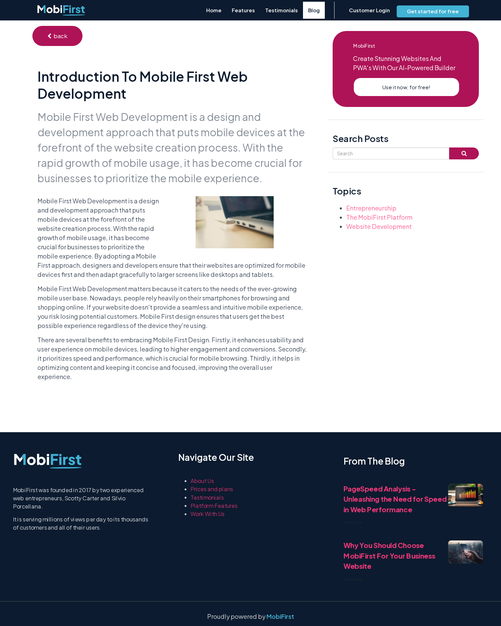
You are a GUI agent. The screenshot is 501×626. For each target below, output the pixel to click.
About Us (202, 480)
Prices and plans (212, 488)
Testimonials (281, 10)
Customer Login (369, 10)
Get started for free (433, 11)
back (59, 36)
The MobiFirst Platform (379, 217)
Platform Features (214, 505)
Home (214, 10)
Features (243, 10)
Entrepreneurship (371, 208)
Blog (314, 10)
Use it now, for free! (406, 87)
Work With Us (208, 513)
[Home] (61, 10)
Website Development (379, 226)
